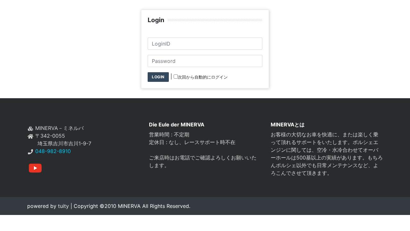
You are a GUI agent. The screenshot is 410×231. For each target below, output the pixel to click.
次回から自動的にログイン (203, 77)
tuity (62, 206)
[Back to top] (399, 220)
